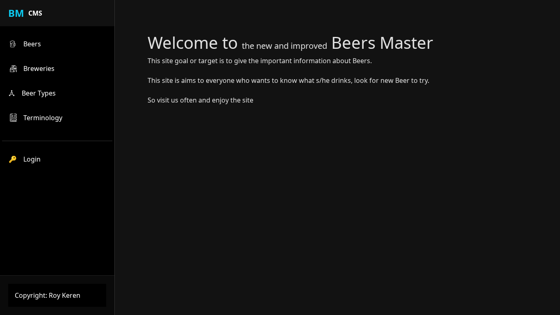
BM (16, 13)
